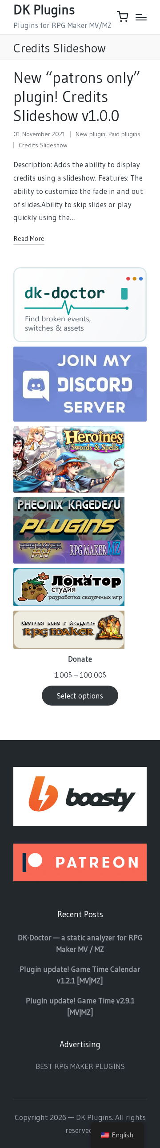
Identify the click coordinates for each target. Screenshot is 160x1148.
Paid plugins (124, 134)
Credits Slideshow (43, 145)
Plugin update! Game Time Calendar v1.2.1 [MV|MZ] (80, 974)
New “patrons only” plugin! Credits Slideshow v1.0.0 (76, 96)
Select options (80, 695)
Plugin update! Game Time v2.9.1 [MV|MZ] (80, 1006)
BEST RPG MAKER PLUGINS (80, 1066)
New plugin (90, 134)
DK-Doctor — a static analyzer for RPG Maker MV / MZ (80, 943)
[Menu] (141, 17)
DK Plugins (44, 9)
